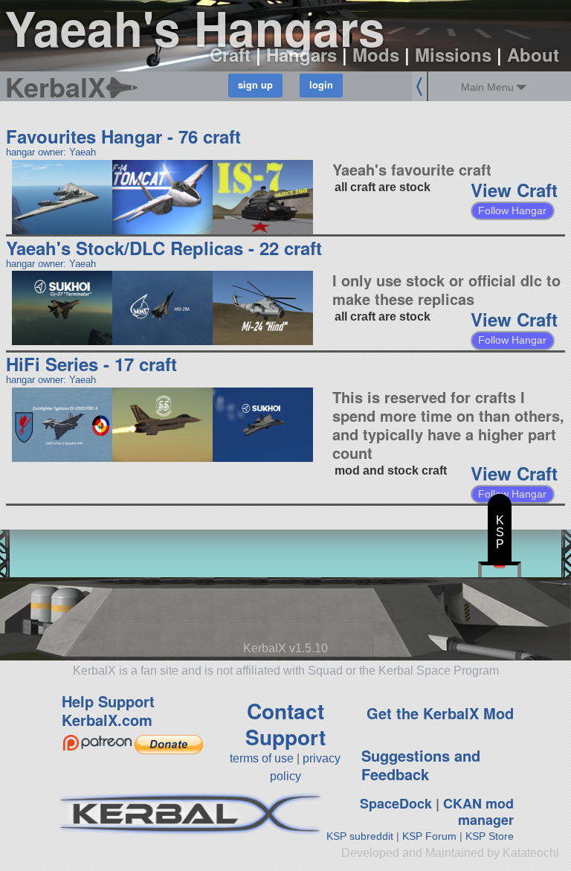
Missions (453, 54)
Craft (230, 54)
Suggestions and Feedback (420, 765)
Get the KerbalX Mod (440, 713)
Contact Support (285, 723)
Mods (375, 54)
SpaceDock (396, 803)
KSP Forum (429, 836)
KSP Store (489, 836)
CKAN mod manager (478, 812)
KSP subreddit (359, 836)
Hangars (301, 54)
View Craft (514, 189)
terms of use (262, 758)
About (533, 54)
